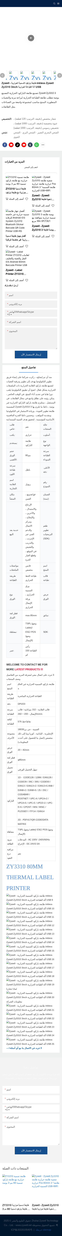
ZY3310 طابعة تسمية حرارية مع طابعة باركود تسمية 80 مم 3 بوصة (16, 191)
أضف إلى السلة (16, 198)
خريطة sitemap (43, 1229)
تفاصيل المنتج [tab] (28, 367)
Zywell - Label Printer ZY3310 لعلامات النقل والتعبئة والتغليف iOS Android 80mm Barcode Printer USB (17, 272)
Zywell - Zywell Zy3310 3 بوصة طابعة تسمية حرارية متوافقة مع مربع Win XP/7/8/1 (42, 228)
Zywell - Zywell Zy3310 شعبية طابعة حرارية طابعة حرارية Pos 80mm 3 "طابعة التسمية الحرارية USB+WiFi (43, 197)
